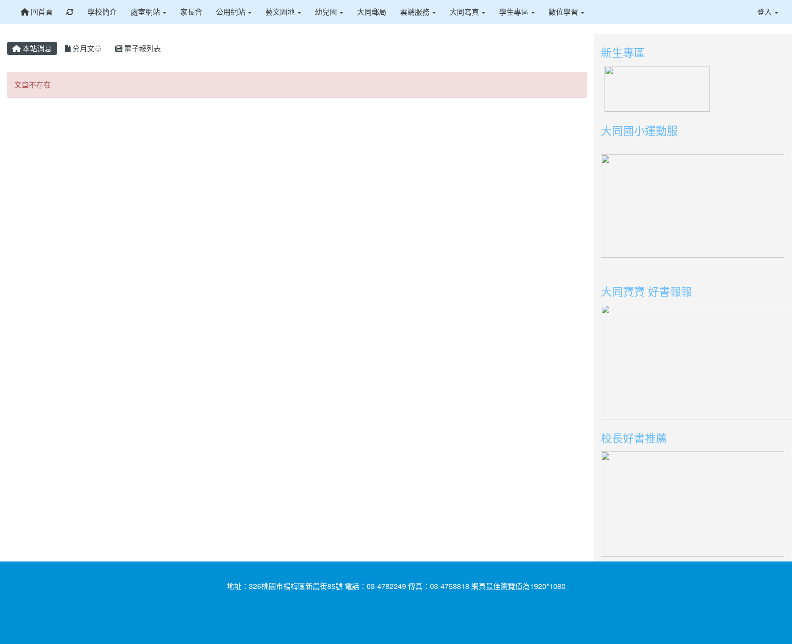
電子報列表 (141, 48)
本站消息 (36, 48)
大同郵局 (371, 11)
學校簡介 (102, 11)
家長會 (191, 11)
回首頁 (41, 11)
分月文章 (86, 48)
